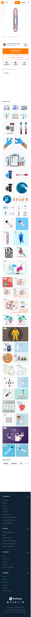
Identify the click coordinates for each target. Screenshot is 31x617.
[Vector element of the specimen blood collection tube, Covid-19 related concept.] (9, 278)
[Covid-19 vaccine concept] (8, 366)
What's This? (13, 69)
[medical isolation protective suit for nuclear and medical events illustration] (15, 441)
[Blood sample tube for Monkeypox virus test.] (9, 414)
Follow (25, 45)
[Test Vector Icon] (22, 465)
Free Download (15, 51)
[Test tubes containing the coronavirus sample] (9, 291)
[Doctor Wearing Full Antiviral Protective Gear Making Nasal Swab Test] (10, 477)
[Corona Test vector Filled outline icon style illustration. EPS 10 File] (10, 128)
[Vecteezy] (2, 2)
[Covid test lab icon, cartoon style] (9, 203)
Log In (23, 2)
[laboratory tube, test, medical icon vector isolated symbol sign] (19, 525)
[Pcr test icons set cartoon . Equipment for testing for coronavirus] (9, 252)
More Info (6, 73)
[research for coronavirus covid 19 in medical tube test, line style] (9, 488)
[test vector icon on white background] (9, 323)
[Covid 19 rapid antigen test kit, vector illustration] (8, 525)
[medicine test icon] (21, 293)
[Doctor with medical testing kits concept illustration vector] (10, 308)
